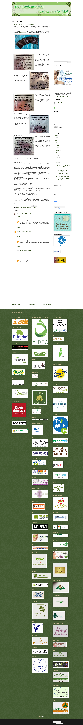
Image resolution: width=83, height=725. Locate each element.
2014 (56, 144)
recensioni (34, 207)
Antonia (18, 213)
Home (16, 17)
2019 (56, 135)
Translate (62, 208)
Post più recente (16, 304)
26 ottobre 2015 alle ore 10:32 (33, 260)
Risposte (19, 218)
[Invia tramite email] (31, 206)
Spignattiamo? (48, 17)
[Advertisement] (31, 293)
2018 (56, 137)
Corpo (33, 17)
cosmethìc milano (29, 207)
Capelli (27, 17)
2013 (56, 181)
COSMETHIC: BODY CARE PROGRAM (63, 174)
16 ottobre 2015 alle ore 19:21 (25, 250)
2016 (56, 140)
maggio (57, 157)
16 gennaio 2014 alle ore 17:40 (25, 213)
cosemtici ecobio (23, 207)
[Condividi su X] (34, 206)
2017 (56, 139)
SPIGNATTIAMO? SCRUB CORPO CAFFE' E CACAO (62, 171)
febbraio (57, 162)
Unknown (18, 231)
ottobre (57, 148)
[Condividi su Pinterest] (36, 206)
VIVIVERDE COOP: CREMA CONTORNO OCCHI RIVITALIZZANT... (63, 166)
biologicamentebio (23, 220)
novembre (58, 147)
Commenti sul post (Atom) (20, 307)
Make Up (40, 17)
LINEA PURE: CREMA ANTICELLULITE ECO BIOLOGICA (63, 168)
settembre (58, 150)
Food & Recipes (57, 17)
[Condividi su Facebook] (35, 206)
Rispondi (18, 216)
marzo (57, 160)
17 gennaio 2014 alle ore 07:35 (25, 231)
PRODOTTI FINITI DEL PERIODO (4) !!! (63, 173)
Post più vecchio (47, 304)
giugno (57, 155)
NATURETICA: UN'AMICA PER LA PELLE (63, 176)
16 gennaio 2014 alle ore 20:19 (33, 220)
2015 (56, 142)
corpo (18, 207)
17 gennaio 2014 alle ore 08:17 (33, 241)
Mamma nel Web (19, 235)
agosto (57, 152)
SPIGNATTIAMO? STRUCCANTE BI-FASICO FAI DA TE (62, 179)
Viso (22, 17)
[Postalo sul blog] (33, 206)
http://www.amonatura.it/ (23, 32)
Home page (32, 304)
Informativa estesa (59, 723)
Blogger (43, 716)
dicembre (57, 145)
